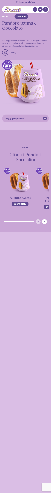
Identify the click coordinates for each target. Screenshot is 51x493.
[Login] (35, 9)
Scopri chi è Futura (27, 1)
